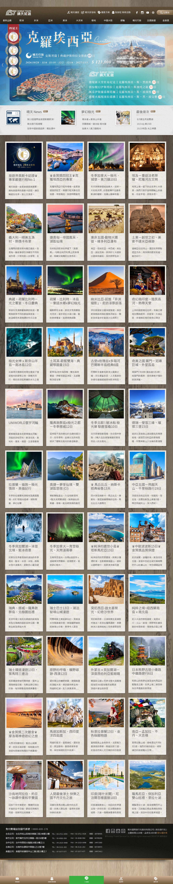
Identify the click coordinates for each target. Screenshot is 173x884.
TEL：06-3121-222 (59, 847)
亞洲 (50, 20)
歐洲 (21, 20)
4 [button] (84, 101)
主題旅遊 (151, 20)
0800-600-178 (40, 829)
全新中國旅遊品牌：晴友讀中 (41, 128)
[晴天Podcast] (153, 12)
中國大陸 (108, 20)
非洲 (36, 20)
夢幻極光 (87, 111)
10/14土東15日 (144, 123)
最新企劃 (7, 20)
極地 (94, 20)
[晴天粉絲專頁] (135, 12)
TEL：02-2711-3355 (59, 834)
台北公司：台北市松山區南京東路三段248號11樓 (28, 833)
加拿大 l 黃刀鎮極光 (91, 128)
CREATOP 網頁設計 (159, 836)
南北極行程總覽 (34, 123)
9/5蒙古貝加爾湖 (145, 119)
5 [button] (88, 101)
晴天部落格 (90, 12)
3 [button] (80, 101)
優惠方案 (105, 12)
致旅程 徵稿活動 (123, 12)
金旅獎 (166, 20)
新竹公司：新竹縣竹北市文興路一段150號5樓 (26, 838)
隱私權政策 (162, 832)
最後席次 (142, 111)
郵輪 (122, 20)
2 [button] (76, 101)
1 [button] (72, 101)
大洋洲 (79, 20)
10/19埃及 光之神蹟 (146, 128)
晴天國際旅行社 (18, 12)
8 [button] (100, 101)
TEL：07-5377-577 (59, 851)
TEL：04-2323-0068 (59, 843)
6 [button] (92, 101)
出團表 (166, 12)
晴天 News (34, 111)
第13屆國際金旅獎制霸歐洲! (40, 119)
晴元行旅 (137, 20)
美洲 (65, 20)
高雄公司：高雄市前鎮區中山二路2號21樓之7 (26, 851)
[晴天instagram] (142, 12)
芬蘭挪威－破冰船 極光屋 (94, 123)
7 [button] (96, 101)
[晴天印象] (148, 12)
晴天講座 (75, 12)
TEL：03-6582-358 (59, 838)
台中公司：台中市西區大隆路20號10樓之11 (25, 842)
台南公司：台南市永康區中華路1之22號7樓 (25, 846)
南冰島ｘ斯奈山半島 (92, 119)
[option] (86, 64)
